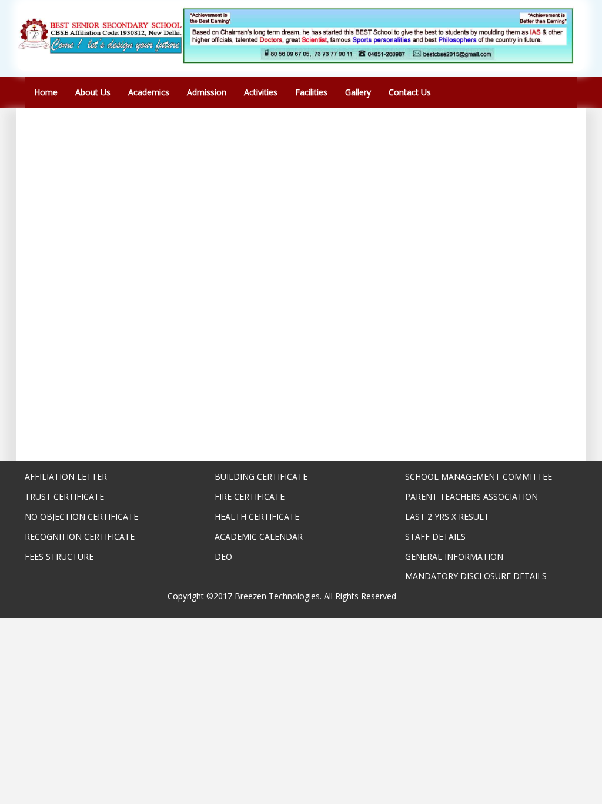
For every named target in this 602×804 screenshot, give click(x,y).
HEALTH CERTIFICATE (257, 516)
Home (46, 92)
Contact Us (410, 92)
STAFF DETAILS (435, 536)
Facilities (311, 92)
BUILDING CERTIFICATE (261, 476)
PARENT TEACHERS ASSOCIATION (471, 496)
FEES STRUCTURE (59, 556)
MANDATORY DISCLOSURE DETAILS (476, 576)
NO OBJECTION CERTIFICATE (81, 516)
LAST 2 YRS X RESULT (447, 516)
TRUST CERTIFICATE (64, 496)
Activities (260, 92)
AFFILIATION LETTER (66, 476)
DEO (223, 556)
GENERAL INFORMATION (454, 556)
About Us (93, 92)
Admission (206, 92)
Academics (148, 92)
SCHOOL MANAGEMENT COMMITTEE (478, 476)
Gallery (358, 92)
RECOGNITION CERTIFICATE (80, 536)
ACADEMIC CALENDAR (259, 536)
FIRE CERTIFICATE (250, 496)
